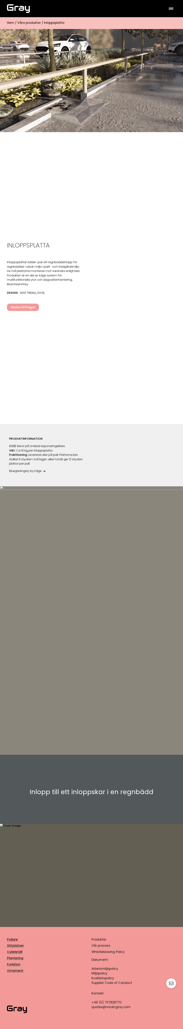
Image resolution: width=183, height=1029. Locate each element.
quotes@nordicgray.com (111, 1007)
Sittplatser (15, 945)
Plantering (15, 958)
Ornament (15, 970)
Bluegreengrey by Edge (25, 471)
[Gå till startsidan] (91, 8)
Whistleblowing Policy (108, 952)
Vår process (101, 945)
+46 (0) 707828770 (107, 1002)
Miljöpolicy (99, 973)
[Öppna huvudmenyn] (171, 9)
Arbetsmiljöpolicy (105, 968)
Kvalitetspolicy (103, 978)
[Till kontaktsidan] (171, 983)
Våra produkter (29, 23)
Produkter (99, 939)
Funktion (13, 964)
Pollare (12, 939)
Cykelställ (14, 952)
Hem (10, 23)
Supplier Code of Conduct (112, 983)
